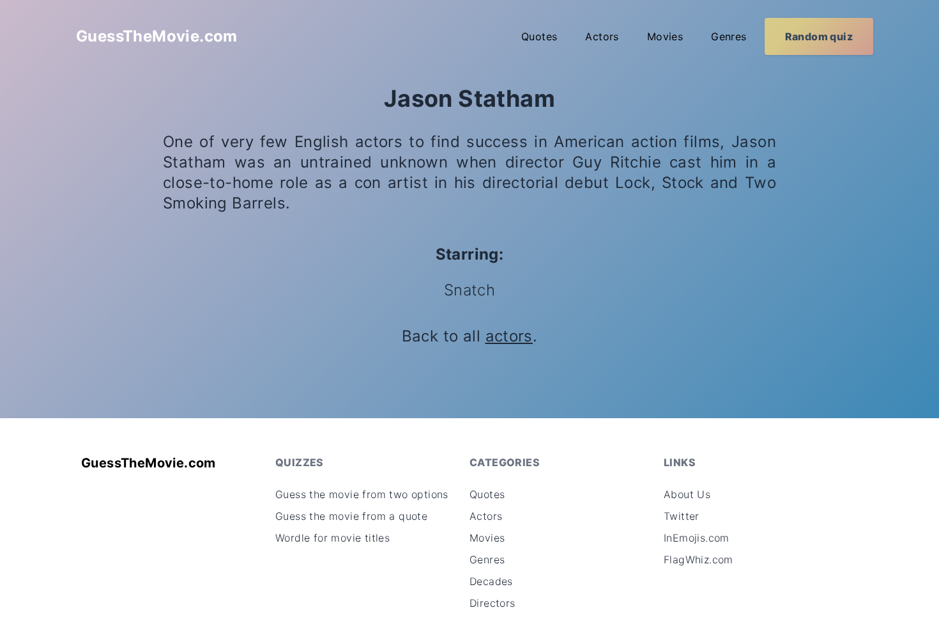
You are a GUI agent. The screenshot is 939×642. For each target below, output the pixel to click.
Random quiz (819, 36)
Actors (601, 36)
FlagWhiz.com (698, 559)
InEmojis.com (696, 537)
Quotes (539, 36)
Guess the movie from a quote (351, 516)
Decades (491, 581)
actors (509, 336)
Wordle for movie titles (332, 537)
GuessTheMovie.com (157, 36)
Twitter (681, 516)
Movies (665, 36)
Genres (728, 36)
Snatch (469, 290)
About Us (687, 494)
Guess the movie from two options (361, 494)
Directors (492, 603)
